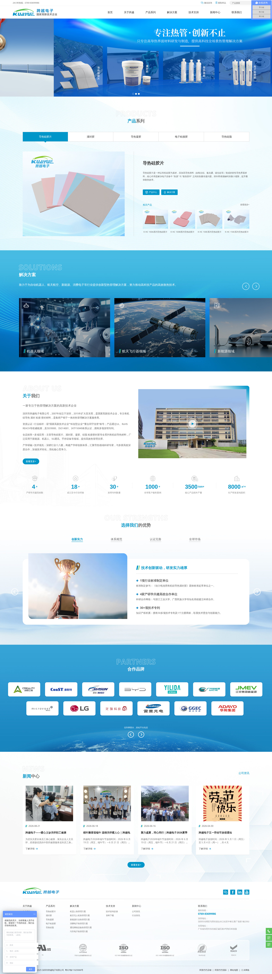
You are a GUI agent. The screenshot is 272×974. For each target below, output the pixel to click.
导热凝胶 (50, 919)
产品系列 (150, 12)
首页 (110, 12)
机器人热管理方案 (78, 911)
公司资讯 (244, 773)
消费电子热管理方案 (79, 923)
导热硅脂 (50, 927)
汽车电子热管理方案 (79, 931)
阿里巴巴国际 (221, 970)
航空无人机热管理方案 (80, 915)
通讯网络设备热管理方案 (81, 927)
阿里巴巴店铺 (205, 970)
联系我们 (237, 12)
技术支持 (194, 12)
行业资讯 (136, 915)
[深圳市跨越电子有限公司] (35, 12)
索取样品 (222, 2)
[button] (133, 94)
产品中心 (153, 192)
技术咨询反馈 (112, 911)
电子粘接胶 (51, 923)
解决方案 (172, 12)
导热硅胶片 (51, 911)
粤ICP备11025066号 (74, 970)
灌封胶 (49, 915)
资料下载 (110, 915)
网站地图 (234, 970)
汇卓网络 (245, 970)
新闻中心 (215, 12)
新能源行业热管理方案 (80, 919)
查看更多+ (244, 204)
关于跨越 (129, 12)
